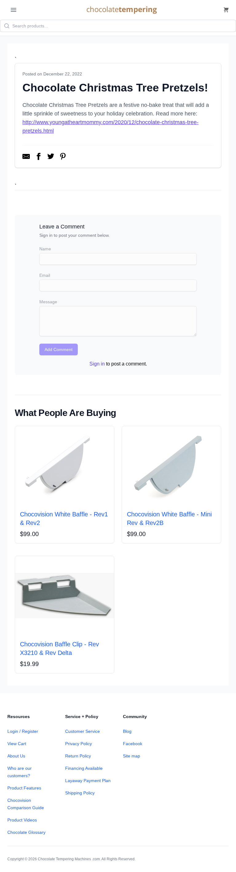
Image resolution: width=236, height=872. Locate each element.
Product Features (24, 787)
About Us (16, 755)
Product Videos (22, 820)
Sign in (97, 363)
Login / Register (22, 731)
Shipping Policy (80, 792)
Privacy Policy (78, 743)
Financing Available (84, 768)
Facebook (132, 743)
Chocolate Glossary (26, 832)
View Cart (16, 743)
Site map (131, 755)
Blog (127, 731)
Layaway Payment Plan (88, 780)
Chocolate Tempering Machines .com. (69, 859)
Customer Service (82, 731)
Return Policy (78, 755)
